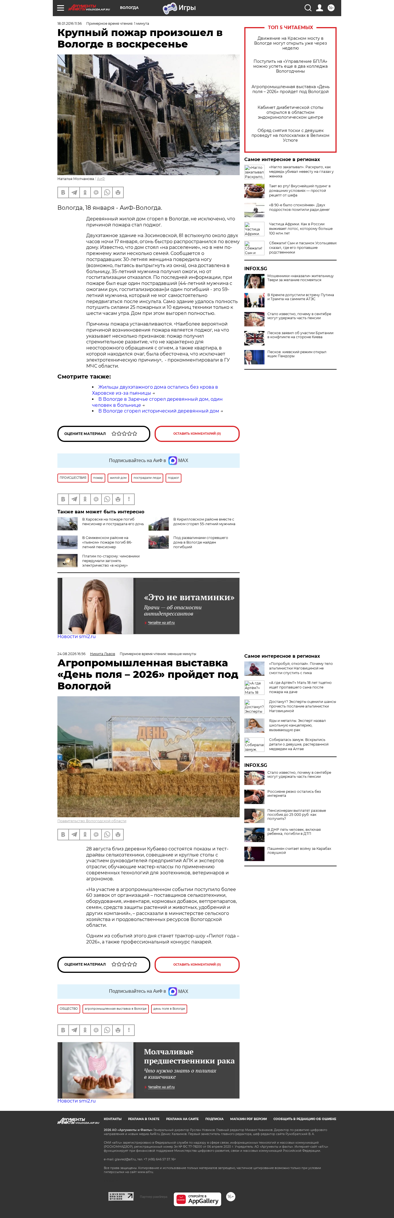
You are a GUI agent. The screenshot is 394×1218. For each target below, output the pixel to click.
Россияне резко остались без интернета (294, 794)
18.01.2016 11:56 (69, 23)
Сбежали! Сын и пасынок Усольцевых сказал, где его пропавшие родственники (303, 247)
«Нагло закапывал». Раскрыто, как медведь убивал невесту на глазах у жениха (301, 171)
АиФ (101, 179)
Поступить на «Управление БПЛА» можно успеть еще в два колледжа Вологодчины (290, 66)
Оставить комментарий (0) (197, 434)
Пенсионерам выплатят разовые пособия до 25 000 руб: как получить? (296, 815)
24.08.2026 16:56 (71, 654)
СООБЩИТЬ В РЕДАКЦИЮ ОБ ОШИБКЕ (304, 1119)
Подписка (214, 1119)
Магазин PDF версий (248, 1119)
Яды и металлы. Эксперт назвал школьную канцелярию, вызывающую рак (297, 725)
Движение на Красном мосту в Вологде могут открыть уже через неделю (290, 43)
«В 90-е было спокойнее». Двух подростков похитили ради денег (299, 207)
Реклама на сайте (182, 1119)
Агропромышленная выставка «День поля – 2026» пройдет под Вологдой (291, 89)
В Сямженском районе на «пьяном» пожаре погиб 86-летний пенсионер (107, 542)
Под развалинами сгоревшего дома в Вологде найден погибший (200, 542)
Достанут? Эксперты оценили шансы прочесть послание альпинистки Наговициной (302, 706)
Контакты (112, 1119)
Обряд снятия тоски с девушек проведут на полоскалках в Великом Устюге (290, 135)
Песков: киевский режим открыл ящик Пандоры (297, 354)
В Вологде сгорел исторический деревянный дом (158, 411)
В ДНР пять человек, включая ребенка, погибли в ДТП (294, 832)
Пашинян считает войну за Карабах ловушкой (299, 851)
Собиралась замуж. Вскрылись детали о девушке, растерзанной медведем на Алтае (299, 744)
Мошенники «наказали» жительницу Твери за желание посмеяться (300, 278)
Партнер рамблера (153, 1196)
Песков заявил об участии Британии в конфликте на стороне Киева (300, 335)
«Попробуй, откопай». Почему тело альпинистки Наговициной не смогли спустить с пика (301, 668)
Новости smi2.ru (76, 636)
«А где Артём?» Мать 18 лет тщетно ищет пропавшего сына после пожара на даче (300, 687)
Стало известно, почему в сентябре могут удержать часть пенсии (299, 316)
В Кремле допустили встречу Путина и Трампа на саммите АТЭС (300, 297)
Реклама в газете (144, 1119)
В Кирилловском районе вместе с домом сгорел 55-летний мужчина (204, 521)
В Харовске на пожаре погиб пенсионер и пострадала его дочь (113, 521)
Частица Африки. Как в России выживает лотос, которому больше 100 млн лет (301, 228)
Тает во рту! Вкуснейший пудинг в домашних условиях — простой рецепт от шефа (300, 190)
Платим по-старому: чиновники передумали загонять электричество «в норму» (111, 561)
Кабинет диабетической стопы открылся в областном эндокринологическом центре (290, 112)
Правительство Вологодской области (91, 821)
